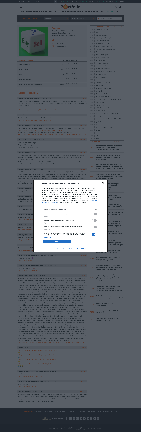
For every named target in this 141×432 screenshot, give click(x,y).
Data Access (70, 248)
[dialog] (70, 216)
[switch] (94, 214)
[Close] (104, 184)
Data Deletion (60, 248)
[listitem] (70, 210)
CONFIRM (56, 241)
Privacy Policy (81, 248)
